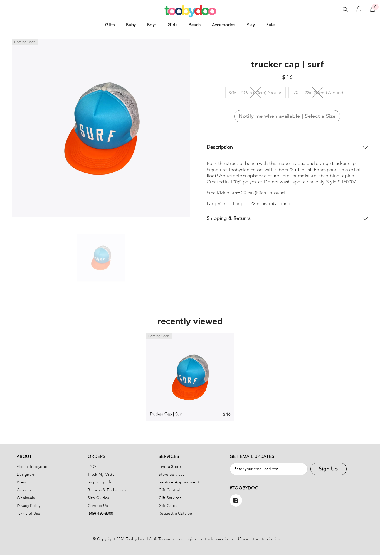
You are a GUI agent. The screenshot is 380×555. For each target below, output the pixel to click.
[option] (101, 258)
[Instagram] (236, 500)
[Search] (345, 9)
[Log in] (359, 9)
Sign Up (328, 468)
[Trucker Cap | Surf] (190, 377)
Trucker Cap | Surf (166, 414)
